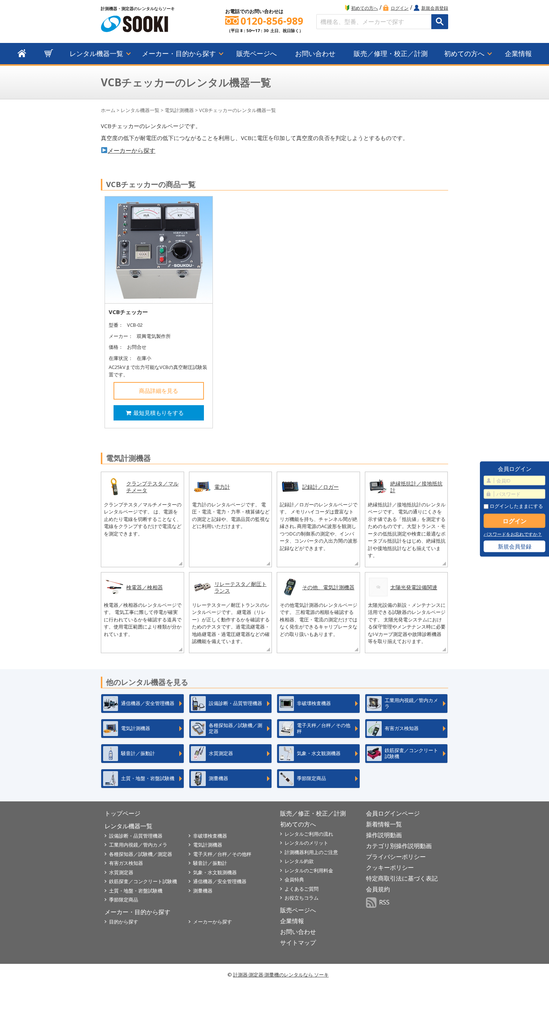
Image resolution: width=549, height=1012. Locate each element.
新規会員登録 (434, 8)
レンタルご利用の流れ (309, 834)
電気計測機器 (179, 110)
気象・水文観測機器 (215, 872)
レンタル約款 (299, 861)
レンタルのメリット (306, 842)
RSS (384, 902)
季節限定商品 (123, 899)
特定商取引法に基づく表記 (402, 878)
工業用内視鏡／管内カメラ (138, 844)
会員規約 (378, 889)
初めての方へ (364, 8)
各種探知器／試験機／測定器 (140, 854)
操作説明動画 (384, 835)
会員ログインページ (393, 813)
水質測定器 (121, 872)
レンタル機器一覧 (96, 53)
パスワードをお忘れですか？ (513, 534)
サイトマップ (298, 942)
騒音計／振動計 (210, 863)
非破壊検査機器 (210, 835)
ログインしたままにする (515, 506)
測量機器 (203, 890)
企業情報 (518, 53)
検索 (439, 21)
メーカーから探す (131, 150)
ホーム (108, 110)
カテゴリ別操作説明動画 (399, 846)
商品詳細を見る (158, 390)
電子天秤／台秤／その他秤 (222, 854)
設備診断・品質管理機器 (135, 835)
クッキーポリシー (390, 867)
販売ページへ (256, 53)
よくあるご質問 (302, 888)
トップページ (122, 813)
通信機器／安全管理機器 (219, 881)
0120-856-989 (272, 21)
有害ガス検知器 (126, 863)
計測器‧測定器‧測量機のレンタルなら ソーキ (281, 974)
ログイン (400, 8)
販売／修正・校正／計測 (313, 813)
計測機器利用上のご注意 (311, 852)
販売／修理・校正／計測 (391, 53)
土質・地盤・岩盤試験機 (135, 890)
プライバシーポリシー (396, 857)
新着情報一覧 (384, 824)
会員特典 (294, 879)
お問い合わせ (315, 53)
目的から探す (123, 921)
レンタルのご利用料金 (309, 870)
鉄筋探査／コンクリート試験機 (143, 881)
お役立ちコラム (302, 897)
